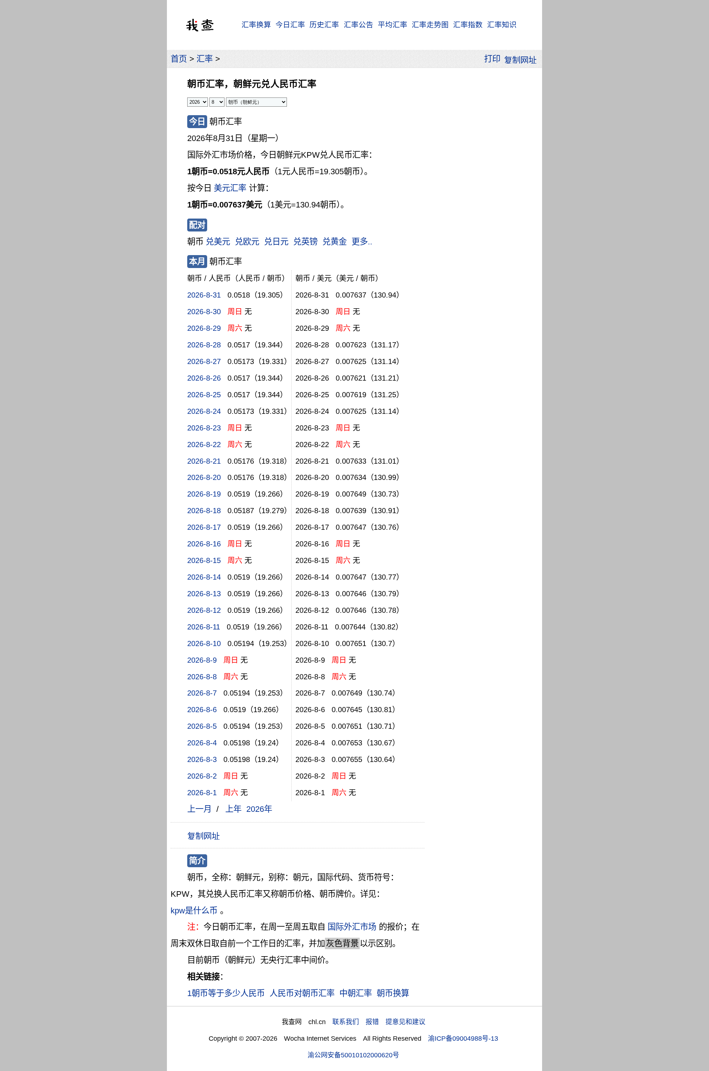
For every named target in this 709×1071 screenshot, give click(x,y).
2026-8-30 (204, 312)
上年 (233, 809)
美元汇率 (230, 188)
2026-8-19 (204, 494)
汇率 (204, 58)
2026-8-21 (204, 461)
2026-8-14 (204, 577)
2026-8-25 (204, 395)
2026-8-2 (202, 776)
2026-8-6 (202, 710)
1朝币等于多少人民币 (226, 993)
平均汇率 (392, 25)
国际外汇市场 (352, 926)
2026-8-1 (202, 793)
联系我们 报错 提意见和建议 (378, 1022)
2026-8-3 (202, 759)
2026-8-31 (204, 295)
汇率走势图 (430, 25)
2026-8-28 (204, 345)
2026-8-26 (204, 378)
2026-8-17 (204, 527)
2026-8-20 (204, 477)
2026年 (259, 809)
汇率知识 (502, 25)
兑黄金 (334, 241)
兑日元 (276, 241)
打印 (492, 58)
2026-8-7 (202, 693)
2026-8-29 (204, 328)
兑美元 (218, 241)
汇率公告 (358, 25)
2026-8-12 (204, 610)
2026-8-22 (204, 444)
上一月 (199, 809)
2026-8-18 (204, 511)
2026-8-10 (204, 643)
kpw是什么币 (194, 910)
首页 (179, 58)
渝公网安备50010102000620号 (353, 1055)
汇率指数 (468, 25)
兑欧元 (247, 241)
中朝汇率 (355, 993)
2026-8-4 (202, 743)
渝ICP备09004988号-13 (463, 1038)
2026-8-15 (204, 560)
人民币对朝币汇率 (302, 993)
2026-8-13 (204, 594)
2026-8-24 (204, 411)
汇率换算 (256, 25)
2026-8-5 (202, 726)
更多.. (362, 241)
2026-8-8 (202, 677)
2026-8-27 (204, 361)
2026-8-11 (203, 627)
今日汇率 (290, 25)
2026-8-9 (202, 660)
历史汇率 (324, 25)
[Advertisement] (483, 183)
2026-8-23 (204, 428)
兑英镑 (305, 241)
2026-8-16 (204, 544)
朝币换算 (393, 993)
